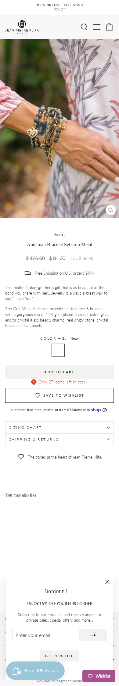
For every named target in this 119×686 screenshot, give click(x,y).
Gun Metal (58, 350)
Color (59, 338)
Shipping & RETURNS (34, 439)
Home (58, 234)
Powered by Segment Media (59, 681)
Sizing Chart (25, 427)
